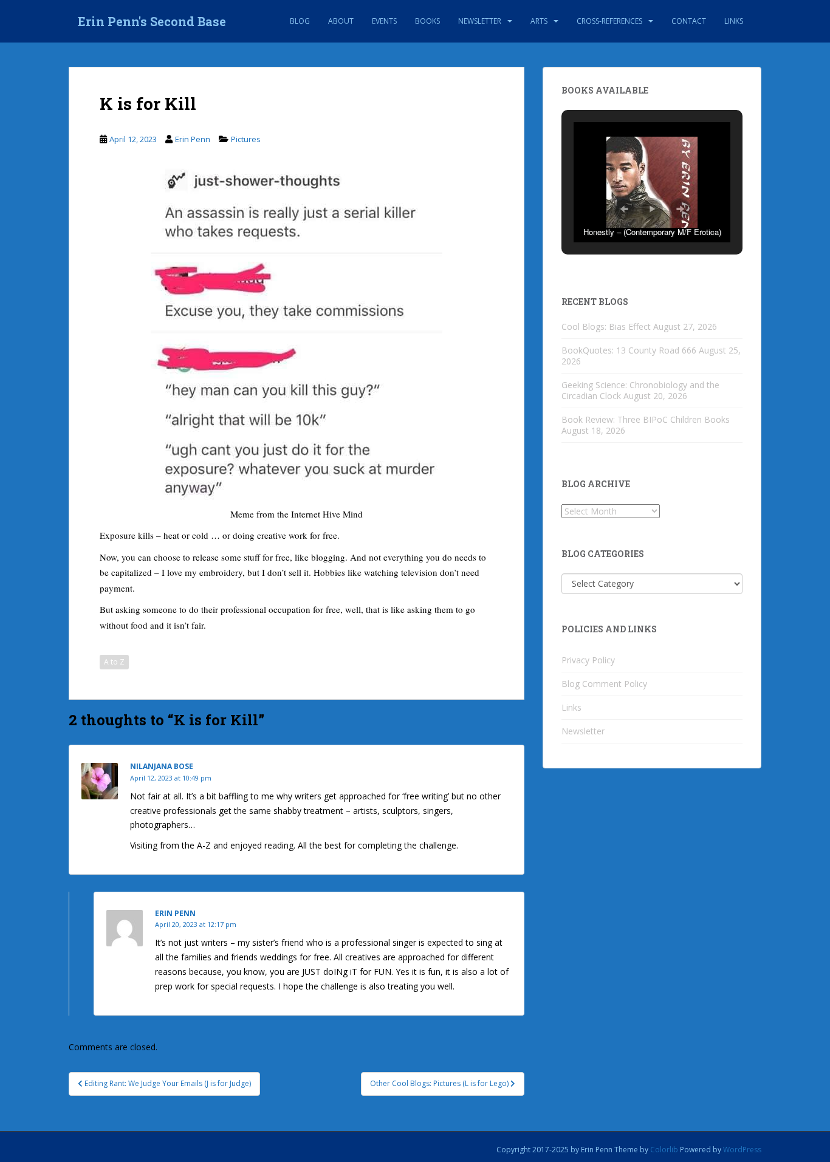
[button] (624, 209)
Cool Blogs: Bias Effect (606, 326)
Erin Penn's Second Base (152, 21)
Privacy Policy (588, 660)
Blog (300, 21)
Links (733, 21)
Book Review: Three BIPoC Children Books (645, 419)
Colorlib (664, 1149)
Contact (688, 21)
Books (427, 21)
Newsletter (479, 21)
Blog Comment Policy (604, 683)
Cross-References (609, 21)
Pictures (246, 139)
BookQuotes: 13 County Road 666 (628, 350)
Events (384, 21)
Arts (538, 21)
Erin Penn (192, 139)
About (341, 21)
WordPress (742, 1149)
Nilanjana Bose (161, 766)
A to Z (114, 662)
